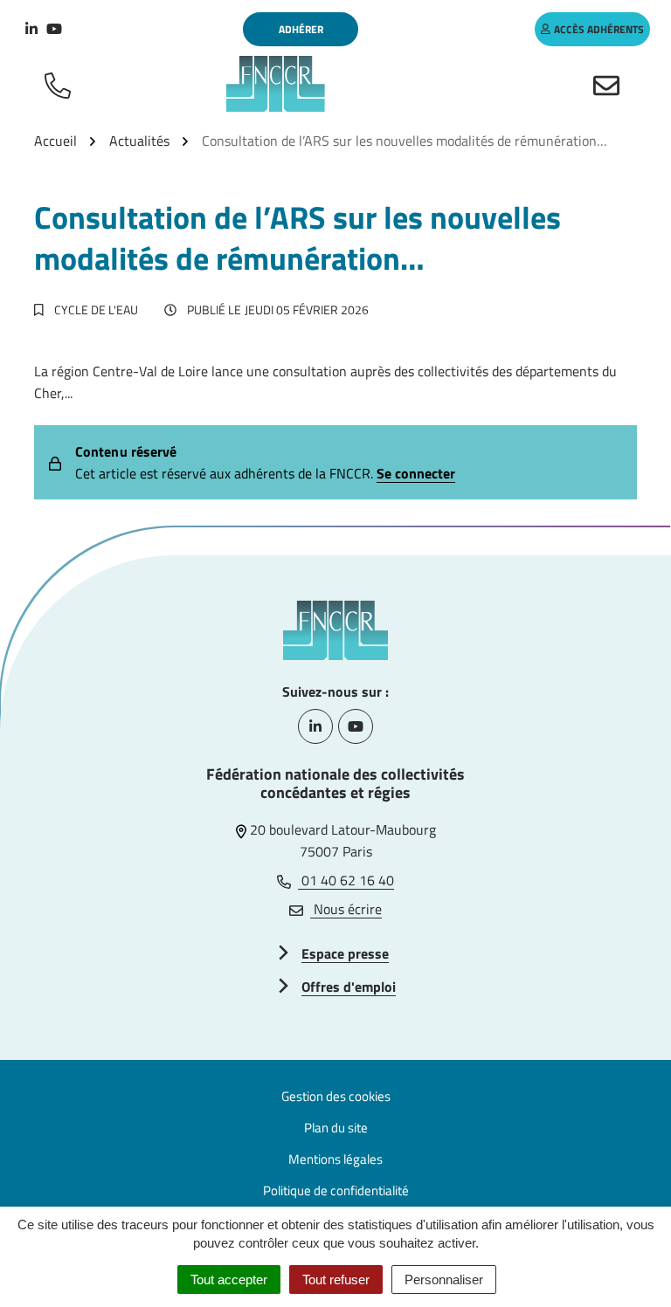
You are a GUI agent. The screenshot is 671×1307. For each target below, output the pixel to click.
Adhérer (301, 29)
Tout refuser (336, 1279)
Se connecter (416, 473)
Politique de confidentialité (336, 1190)
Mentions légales (335, 1159)
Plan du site (336, 1128)
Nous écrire (346, 908)
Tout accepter (228, 1279)
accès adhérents (599, 29)
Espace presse (345, 953)
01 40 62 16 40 (346, 880)
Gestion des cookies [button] (336, 1096)
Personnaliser (444, 1279)
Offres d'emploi (348, 986)
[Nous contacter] (610, 83)
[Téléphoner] (61, 83)
